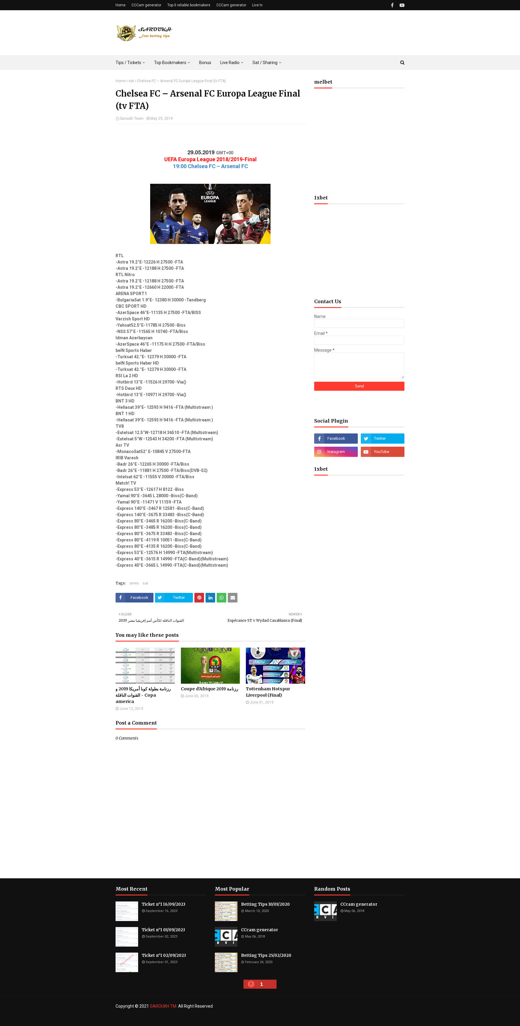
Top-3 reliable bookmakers (188, 5)
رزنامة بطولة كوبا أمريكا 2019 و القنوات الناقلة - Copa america (143, 695)
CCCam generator (146, 5)
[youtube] (401, 5)
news (134, 583)
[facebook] (392, 5)
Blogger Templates (214, 1018)
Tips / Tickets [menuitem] (128, 62)
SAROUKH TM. (163, 1006)
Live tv (257, 5)
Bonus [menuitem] (205, 62)
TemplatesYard (159, 1018)
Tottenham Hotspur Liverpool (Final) (268, 692)
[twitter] (382, 438)
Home (120, 5)
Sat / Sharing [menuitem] (264, 62)
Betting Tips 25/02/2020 (266, 955)
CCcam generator (259, 929)
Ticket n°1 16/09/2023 (163, 904)
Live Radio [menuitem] (230, 62)
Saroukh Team (132, 118)
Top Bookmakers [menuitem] (170, 62)
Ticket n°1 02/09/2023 (164, 955)
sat (131, 81)
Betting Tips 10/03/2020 (265, 904)
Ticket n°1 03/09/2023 (163, 929)
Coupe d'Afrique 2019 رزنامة (209, 689)
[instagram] (336, 452)
